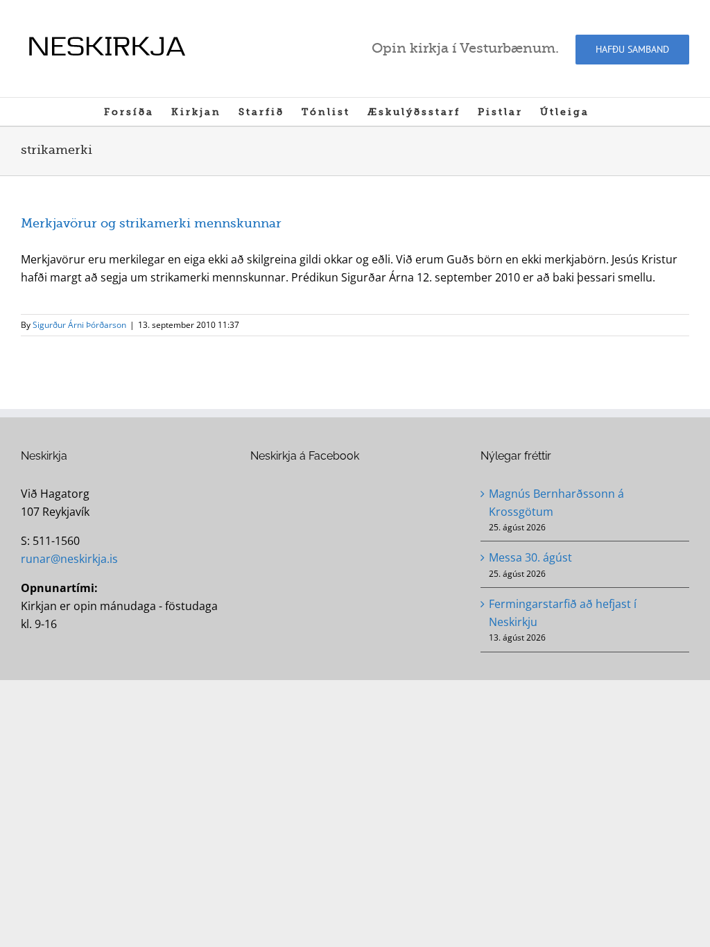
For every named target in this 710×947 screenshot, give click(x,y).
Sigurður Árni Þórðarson (79, 325)
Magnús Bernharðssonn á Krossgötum (556, 502)
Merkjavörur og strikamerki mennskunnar (151, 223)
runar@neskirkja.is (69, 558)
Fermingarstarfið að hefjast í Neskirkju (563, 612)
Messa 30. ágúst (530, 557)
